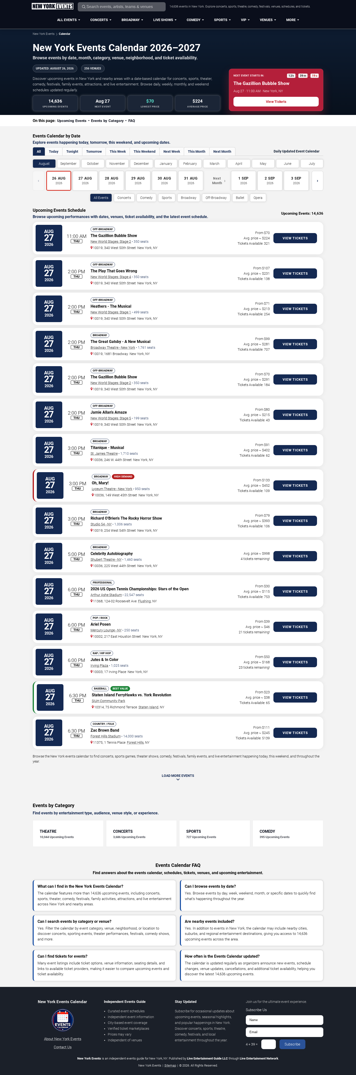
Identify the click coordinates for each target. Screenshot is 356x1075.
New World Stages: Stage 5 (111, 418)
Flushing (144, 601)
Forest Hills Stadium (106, 736)
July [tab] (312, 164)
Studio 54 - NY (101, 524)
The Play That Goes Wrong (114, 271)
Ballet (240, 198)
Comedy (194, 20)
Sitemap (170, 1065)
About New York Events (62, 1039)
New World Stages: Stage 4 (111, 277)
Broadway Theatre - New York (113, 347)
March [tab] (214, 164)
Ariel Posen (101, 624)
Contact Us (63, 1047)
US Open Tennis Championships (128, 589)
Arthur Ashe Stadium (106, 595)
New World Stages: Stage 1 (111, 312)
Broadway (131, 20)
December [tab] (141, 164)
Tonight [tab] (72, 151)
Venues (266, 20)
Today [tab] (53, 151)
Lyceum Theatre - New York (112, 489)
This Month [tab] (196, 151)
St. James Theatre (104, 453)
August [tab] (44, 164)
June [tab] (287, 164)
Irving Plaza (99, 665)
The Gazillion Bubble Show (114, 235)
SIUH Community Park (108, 701)
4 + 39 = (252, 1044)
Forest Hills (135, 742)
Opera (258, 198)
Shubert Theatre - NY (106, 559)
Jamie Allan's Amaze (109, 412)
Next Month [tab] (222, 151)
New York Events (43, 34)
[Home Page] (52, 6)
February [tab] (190, 164)
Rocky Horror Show (145, 518)
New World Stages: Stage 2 (111, 241)
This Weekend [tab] (144, 151)
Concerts (99, 20)
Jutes (95, 659)
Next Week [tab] (171, 151)
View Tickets (276, 102)
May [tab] (263, 164)
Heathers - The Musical (111, 306)
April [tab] (238, 164)
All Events (67, 20)
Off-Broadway (216, 198)
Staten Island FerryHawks (114, 695)
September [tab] (68, 164)
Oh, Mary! (100, 483)
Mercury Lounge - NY (106, 630)
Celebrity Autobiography (112, 553)
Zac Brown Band (105, 730)
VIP (243, 20)
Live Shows (163, 20)
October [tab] (93, 164)
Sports (220, 20)
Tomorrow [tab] (94, 151)
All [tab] (39, 151)
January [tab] (166, 164)
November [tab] (117, 164)
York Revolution (157, 695)
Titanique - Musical (107, 447)
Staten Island (148, 707)
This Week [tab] (118, 151)
